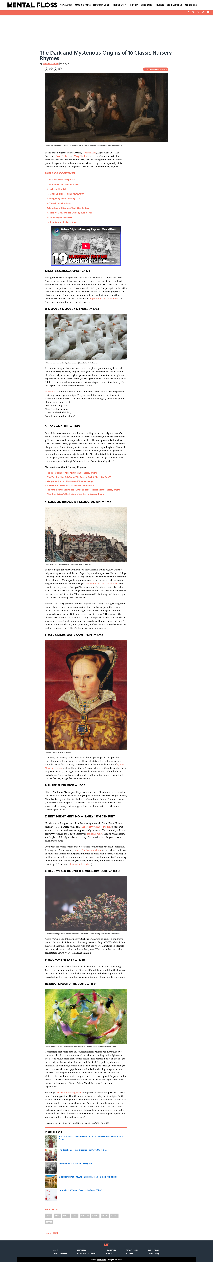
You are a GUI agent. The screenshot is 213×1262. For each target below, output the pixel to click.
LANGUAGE (146, 4)
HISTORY (134, 4)
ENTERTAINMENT (101, 4)
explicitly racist (94, 833)
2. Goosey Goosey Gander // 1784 (62, 184)
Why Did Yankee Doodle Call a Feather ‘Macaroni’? (70, 485)
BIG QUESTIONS (174, 4)
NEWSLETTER (66, 4)
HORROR (49, 1222)
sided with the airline (80, 864)
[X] (193, 12)
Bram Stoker (62, 156)
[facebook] (188, 12)
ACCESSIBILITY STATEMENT (86, 1253)
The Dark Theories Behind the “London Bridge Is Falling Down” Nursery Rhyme (83, 489)
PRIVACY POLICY (132, 1250)
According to (51, 391)
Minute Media (101, 1260)
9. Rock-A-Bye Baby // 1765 (59, 217)
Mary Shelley (80, 156)
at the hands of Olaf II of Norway (100, 583)
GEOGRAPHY (119, 4)
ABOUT (55, 1250)
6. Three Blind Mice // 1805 (59, 203)
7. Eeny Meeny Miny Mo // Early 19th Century (68, 208)
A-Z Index (129, 1253)
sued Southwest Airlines (88, 850)
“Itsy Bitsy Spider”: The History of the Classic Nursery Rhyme (75, 493)
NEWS (49, 1216)
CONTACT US (81, 1250)
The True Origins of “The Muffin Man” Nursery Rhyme (72, 472)
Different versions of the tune (97, 826)
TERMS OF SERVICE (60, 1253)
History (57, 1216)
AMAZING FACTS (83, 4)
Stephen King (89, 152)
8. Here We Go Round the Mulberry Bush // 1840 (69, 212)
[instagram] (198, 12)
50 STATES (114, 1216)
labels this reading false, (69, 1092)
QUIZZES (160, 4)
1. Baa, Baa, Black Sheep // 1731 (61, 179)
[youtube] (208, 12)
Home (48, 1232)
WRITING (104, 1216)
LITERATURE (84, 1216)
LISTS (75, 1216)
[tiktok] (203, 12)
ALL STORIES (191, 4)
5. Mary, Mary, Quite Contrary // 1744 (64, 198)
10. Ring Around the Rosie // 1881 (62, 222)
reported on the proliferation (104, 298)
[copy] (60, 69)
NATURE (66, 1216)
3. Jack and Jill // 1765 (56, 189)
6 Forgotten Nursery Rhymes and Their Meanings (70, 481)
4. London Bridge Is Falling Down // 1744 (65, 193)
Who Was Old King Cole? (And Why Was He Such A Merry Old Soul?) (79, 477)
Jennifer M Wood (51, 63)
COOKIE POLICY (153, 1250)
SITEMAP (109, 1253)
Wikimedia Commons (115, 145)
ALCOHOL (95, 1216)
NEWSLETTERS (111, 1250)
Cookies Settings (154, 1253)
